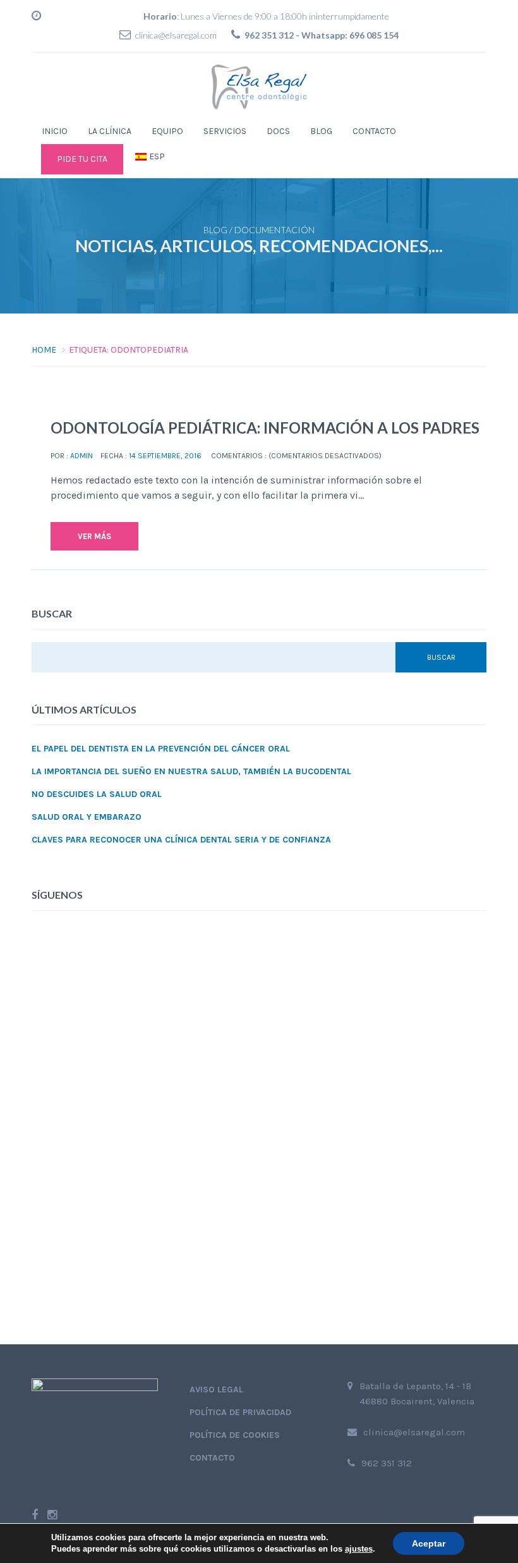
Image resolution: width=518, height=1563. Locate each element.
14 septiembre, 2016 (165, 455)
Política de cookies (235, 1435)
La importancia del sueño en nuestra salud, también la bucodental (191, 771)
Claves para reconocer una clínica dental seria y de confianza (181, 839)
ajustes (359, 1549)
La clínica (109, 131)
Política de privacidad (240, 1412)
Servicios (224, 131)
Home (44, 349)
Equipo (167, 131)
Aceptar (428, 1543)
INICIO (55, 131)
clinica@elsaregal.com (176, 35)
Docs (278, 131)
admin (81, 455)
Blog (321, 131)
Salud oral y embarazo (87, 817)
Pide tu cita (82, 159)
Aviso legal (216, 1389)
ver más (94, 536)
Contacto (374, 131)
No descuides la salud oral (97, 794)
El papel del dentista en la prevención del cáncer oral (161, 748)
